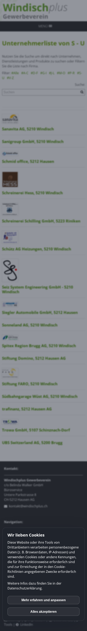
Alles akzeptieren (43, 611)
